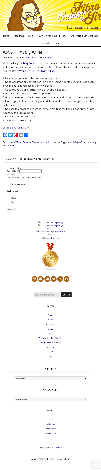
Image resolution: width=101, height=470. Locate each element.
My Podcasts (50, 324)
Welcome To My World (22, 52)
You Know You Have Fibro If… (50, 338)
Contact (50, 315)
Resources (50, 329)
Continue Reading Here (16, 127)
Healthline (50, 228)
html (14, 198)
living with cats (79, 142)
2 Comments (46, 57)
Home (50, 319)
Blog (50, 333)
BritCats (53, 67)
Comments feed (50, 428)
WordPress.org (50, 433)
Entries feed (50, 424)
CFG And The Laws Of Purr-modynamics (32, 142)
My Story (50, 347)
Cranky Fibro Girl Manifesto (50, 342)
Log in (50, 419)
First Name (11, 174)
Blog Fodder (30, 63)
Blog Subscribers (18, 184)
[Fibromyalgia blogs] (50, 270)
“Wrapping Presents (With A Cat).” (37, 70)
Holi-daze (56, 142)
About (50, 351)
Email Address (13, 171)
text (13, 202)
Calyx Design (57, 447)
